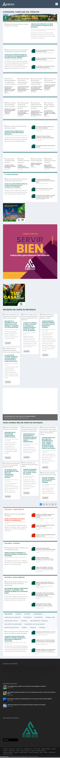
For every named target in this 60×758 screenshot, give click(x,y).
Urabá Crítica (11, 750)
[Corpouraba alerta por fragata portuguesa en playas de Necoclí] (33, 604)
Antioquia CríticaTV (7, 754)
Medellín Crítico (22, 522)
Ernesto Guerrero (41, 537)
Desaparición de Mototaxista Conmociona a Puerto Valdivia (10, 435)
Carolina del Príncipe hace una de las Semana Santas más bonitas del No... (23, 89)
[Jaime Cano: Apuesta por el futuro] (33, 189)
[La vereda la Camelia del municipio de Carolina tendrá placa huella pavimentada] (37, 81)
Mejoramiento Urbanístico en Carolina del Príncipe (49, 166)
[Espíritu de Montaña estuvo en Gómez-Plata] (37, 160)
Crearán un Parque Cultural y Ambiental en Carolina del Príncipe (44, 136)
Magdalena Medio (45, 749)
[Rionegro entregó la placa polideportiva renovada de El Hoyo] (33, 558)
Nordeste (53, 749)
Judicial (51, 528)
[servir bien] (30, 278)
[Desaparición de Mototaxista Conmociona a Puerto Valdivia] (11, 428)
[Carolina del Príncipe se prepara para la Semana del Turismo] (33, 59)
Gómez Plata (24, 135)
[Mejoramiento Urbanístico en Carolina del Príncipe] (50, 160)
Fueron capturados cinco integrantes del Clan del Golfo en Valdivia (30, 472)
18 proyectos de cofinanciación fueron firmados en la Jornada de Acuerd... (37, 113)
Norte (45, 30)
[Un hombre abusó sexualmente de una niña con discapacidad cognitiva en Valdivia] (11, 465)
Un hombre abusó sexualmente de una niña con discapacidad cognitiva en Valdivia (11, 473)
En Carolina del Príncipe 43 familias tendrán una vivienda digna (50, 113)
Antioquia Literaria (40, 750)
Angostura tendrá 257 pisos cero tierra (45, 632)
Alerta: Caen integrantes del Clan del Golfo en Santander (45, 525)
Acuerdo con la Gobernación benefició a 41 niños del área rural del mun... (9, 89)
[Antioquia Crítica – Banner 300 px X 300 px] (14, 305)
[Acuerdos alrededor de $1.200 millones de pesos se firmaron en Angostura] (33, 650)
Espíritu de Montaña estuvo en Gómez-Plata (36, 165)
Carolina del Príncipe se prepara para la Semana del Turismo (46, 58)
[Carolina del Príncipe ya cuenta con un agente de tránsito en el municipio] (16, 25)
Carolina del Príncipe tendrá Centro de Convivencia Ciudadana (49, 87)
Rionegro (52, 560)
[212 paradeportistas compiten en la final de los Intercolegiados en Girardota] (5, 687)
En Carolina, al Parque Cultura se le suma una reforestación (45, 127)
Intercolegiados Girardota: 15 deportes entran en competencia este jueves (15, 554)
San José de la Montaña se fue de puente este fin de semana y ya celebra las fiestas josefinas (11, 324)
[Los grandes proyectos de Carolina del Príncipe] (33, 146)
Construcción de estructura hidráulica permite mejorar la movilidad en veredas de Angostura (15, 639)
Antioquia (52, 551)
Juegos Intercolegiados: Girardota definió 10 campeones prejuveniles (44, 567)
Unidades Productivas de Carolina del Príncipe (23, 166)
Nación (45, 752)
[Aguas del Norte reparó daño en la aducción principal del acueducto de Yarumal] (16, 180)
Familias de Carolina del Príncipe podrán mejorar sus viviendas (9, 111)
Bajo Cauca (12, 749)
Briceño (24, 334)
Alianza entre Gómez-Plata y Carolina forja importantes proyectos (14, 132)
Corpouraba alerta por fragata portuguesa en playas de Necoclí (44, 604)
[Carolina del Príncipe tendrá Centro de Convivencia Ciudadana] (50, 80)
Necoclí (41, 608)
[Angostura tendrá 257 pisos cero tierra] (33, 632)
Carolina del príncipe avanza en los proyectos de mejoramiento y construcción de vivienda (16, 56)
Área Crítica (6, 749)
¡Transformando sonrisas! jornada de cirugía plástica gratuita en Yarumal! (48, 324)
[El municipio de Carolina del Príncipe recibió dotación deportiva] (33, 67)
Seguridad (6, 523)
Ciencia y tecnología (33, 752)
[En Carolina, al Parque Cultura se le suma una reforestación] (33, 127)
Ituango (25, 445)
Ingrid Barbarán (9, 479)
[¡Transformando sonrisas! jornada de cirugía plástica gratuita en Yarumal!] (48, 316)
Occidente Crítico (28, 749)
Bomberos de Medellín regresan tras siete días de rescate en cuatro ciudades (45, 516)
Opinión (33, 750)
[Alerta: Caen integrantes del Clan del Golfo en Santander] (33, 526)
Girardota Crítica (39, 571)
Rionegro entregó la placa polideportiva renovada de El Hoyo (45, 558)
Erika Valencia (3, 418)
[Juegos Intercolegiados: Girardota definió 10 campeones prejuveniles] (33, 568)
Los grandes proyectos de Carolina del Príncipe (45, 146)
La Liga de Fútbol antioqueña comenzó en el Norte (10, 166)
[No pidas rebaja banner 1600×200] (30, 20)
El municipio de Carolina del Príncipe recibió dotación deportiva (45, 66)
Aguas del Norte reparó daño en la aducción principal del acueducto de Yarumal (15, 185)
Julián (7, 329)
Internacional (52, 752)
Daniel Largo (8, 363)
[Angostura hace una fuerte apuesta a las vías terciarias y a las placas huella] (33, 641)
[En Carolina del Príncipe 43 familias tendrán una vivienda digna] (50, 105)
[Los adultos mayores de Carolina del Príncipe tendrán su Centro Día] (23, 105)
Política (41, 752)
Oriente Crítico (36, 749)
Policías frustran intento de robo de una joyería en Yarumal (48, 480)
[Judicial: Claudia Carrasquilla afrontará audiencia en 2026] (33, 535)
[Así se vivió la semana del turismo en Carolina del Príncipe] (33, 51)
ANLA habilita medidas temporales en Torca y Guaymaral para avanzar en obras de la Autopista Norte (16, 591)
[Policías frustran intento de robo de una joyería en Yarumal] (48, 474)
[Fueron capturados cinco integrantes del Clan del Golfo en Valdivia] (30, 464)
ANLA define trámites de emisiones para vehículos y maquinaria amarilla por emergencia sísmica (45, 594)
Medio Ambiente (45, 129)
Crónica (18, 750)
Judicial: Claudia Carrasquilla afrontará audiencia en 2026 (45, 535)
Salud (43, 183)
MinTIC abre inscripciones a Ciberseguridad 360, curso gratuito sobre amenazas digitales (29, 698)
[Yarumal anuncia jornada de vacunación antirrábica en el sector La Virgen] (33, 180)
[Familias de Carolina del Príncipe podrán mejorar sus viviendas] (10, 104)
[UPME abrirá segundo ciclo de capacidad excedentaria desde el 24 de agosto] (5, 706)
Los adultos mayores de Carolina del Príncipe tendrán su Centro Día (23, 113)
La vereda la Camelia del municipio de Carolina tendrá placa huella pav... (36, 88)
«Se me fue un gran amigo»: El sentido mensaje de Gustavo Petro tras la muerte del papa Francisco (45, 197)
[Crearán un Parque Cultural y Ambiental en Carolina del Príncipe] (33, 137)
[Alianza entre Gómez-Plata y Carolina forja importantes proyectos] (16, 127)
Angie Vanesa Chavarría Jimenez (39, 29)
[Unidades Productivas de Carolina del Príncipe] (23, 160)
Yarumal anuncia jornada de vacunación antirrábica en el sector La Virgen (45, 181)
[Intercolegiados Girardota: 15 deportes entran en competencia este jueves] (16, 549)
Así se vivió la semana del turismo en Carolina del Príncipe (45, 50)
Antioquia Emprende (8, 752)
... (49, 504)
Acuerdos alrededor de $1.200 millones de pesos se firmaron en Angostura (45, 650)
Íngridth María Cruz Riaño (43, 633)
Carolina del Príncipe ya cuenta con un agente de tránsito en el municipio (42, 25)
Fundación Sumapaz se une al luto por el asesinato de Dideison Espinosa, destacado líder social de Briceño (30, 326)
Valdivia (8, 440)
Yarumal (19, 188)
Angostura (6, 644)
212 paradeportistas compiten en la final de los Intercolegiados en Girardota (26, 686)
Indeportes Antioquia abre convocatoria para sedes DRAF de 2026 (45, 548)
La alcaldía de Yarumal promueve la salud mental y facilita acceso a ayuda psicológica (11, 358)
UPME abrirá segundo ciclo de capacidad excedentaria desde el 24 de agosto (26, 704)
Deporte (20, 557)
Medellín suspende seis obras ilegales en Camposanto (14, 519)
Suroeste (5, 750)
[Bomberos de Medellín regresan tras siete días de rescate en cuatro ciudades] (33, 515)
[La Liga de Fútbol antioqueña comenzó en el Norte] (10, 160)
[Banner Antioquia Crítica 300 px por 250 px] (14, 221)
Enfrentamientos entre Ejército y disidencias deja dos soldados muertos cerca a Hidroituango (30, 438)
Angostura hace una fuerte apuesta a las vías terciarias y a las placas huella (45, 640)
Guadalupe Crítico (46, 190)
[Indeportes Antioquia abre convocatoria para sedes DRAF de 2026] (33, 549)
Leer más (7, 343)
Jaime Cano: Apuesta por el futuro (44, 188)
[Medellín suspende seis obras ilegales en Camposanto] (16, 515)
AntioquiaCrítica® (4, 756)
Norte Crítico (19, 749)
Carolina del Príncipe (39, 30)
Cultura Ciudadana (25, 750)
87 (52, 504)
